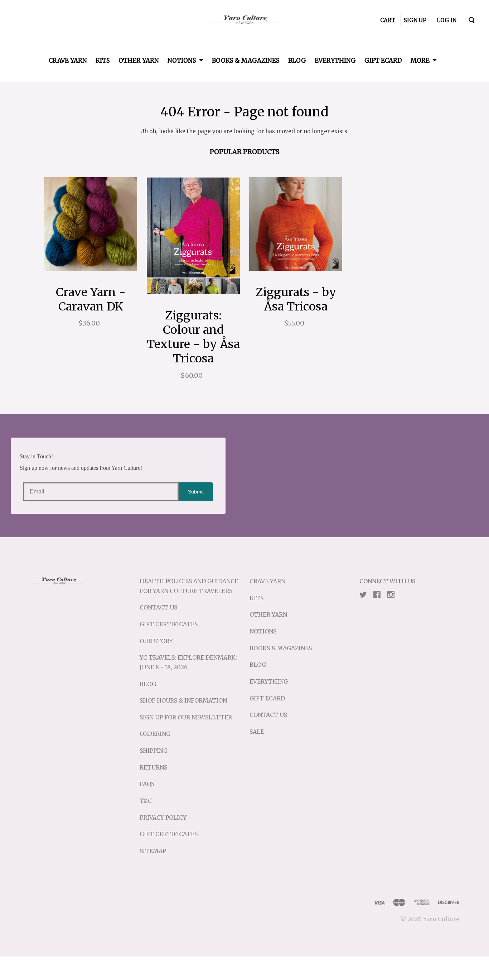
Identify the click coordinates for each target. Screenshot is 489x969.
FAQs (147, 783)
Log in (446, 20)
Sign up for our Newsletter (186, 717)
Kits (103, 60)
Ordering (155, 733)
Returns (153, 767)
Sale (257, 731)
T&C (146, 800)
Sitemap (153, 850)
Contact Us (158, 607)
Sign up (415, 20)
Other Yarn (138, 60)
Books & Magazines (246, 60)
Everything (335, 60)
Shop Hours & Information (183, 700)
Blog (297, 60)
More (420, 60)
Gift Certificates (169, 624)
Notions (182, 60)
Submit (196, 492)
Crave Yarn (68, 60)
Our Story (156, 641)
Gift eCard (383, 60)
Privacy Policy (163, 817)
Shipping (154, 750)
